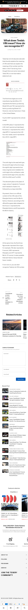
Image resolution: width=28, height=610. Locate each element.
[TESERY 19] (9, 503)
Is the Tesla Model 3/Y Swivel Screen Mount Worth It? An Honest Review (17, 473)
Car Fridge (12, 424)
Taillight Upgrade (13, 396)
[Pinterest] (16, 280)
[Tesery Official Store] (14, 6)
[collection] (10, 608)
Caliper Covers (13, 433)
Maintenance (18, 276)
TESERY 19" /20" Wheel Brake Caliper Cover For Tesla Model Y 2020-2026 (9, 515)
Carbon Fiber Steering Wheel (16, 448)
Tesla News (17, 16)
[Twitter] (19, 280)
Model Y (11, 455)
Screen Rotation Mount (15, 403)
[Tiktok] (3, 594)
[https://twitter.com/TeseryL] (15, 589)
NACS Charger (13, 417)
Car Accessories (13, 462)
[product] (3, 608)
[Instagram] (11, 589)
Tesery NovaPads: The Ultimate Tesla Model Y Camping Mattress (17, 443)
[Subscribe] (25, 585)
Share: (9, 280)
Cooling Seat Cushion (14, 389)
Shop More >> (14, 492)
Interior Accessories (14, 469)
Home (9, 16)
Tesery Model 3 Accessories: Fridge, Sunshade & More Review (17, 428)
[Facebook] (14, 280)
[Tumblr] (20, 589)
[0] (25, 6)
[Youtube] (24, 589)
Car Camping (12, 410)
